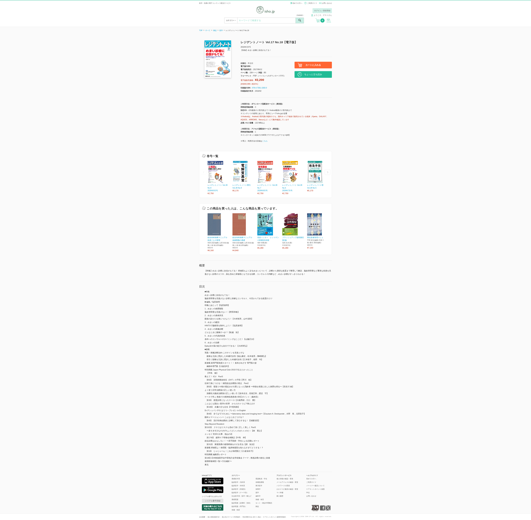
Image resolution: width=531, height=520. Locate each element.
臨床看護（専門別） (239, 506)
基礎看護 (235, 499)
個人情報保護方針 (214, 517)
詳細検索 (300, 15)
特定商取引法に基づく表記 (252, 517)
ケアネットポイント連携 (315, 489)
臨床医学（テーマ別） (240, 493)
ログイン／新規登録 (322, 11)
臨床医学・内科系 (238, 482)
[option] (220, 178)
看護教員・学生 (261, 479)
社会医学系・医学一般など (242, 496)
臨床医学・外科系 (238, 486)
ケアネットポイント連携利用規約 (274, 517)
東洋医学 (259, 486)
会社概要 (202, 517)
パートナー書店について (315, 486)
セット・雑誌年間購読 (264, 503)
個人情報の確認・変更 (285, 479)
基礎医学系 (236, 479)
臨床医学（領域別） (239, 489)
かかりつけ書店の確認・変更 (287, 489)
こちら (265, 141)
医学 (221, 30)
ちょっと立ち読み (313, 74)
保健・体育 (260, 499)
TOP (200, 30)
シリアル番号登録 (212, 501)
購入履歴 (280, 496)
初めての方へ (297, 3)
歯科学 (258, 496)
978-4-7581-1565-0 (259, 88)
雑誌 (215, 30)
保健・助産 (236, 510)
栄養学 (258, 489)
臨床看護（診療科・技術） (242, 503)
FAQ (307, 493)
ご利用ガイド (312, 3)
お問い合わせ (327, 3)
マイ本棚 (280, 493)
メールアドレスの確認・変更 (287, 482)
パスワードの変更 (283, 486)
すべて (207, 30)
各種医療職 (260, 482)
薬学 (257, 493)
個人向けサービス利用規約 (231, 517)
